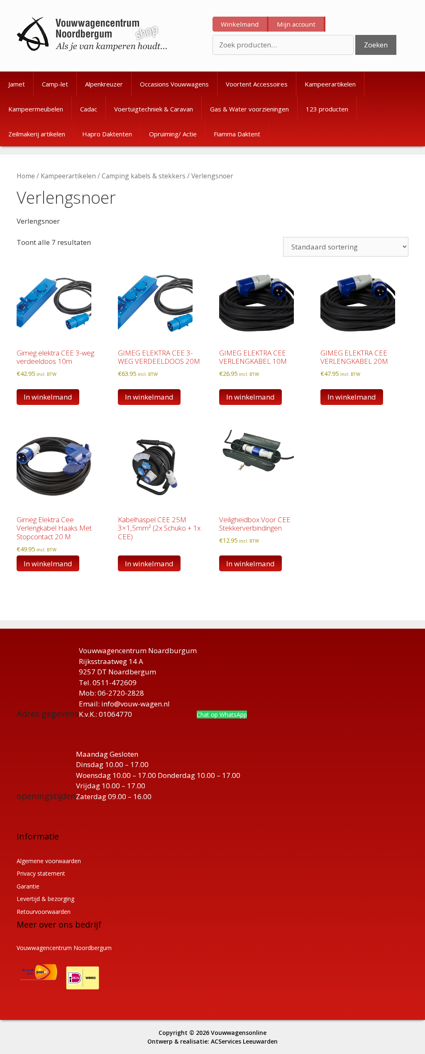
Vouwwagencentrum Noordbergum (64, 948)
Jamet (16, 84)
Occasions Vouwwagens (174, 84)
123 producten (327, 109)
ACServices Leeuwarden (244, 1041)
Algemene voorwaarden (49, 861)
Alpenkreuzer (104, 84)
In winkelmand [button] (48, 397)
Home (26, 175)
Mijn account (296, 24)
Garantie (28, 886)
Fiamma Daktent (237, 134)
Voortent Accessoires (257, 84)
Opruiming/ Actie (173, 134)
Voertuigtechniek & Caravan (153, 109)
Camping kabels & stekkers (144, 175)
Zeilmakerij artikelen (36, 134)
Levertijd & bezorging (45, 899)
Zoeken (376, 44)
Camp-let (55, 84)
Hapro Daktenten (107, 134)
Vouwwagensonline (238, 1033)
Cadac (88, 109)
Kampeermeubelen (35, 109)
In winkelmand (149, 563)
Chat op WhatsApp (222, 714)
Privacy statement (41, 873)
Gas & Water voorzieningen (249, 109)
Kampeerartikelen (330, 84)
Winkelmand (240, 24)
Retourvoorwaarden (44, 912)
